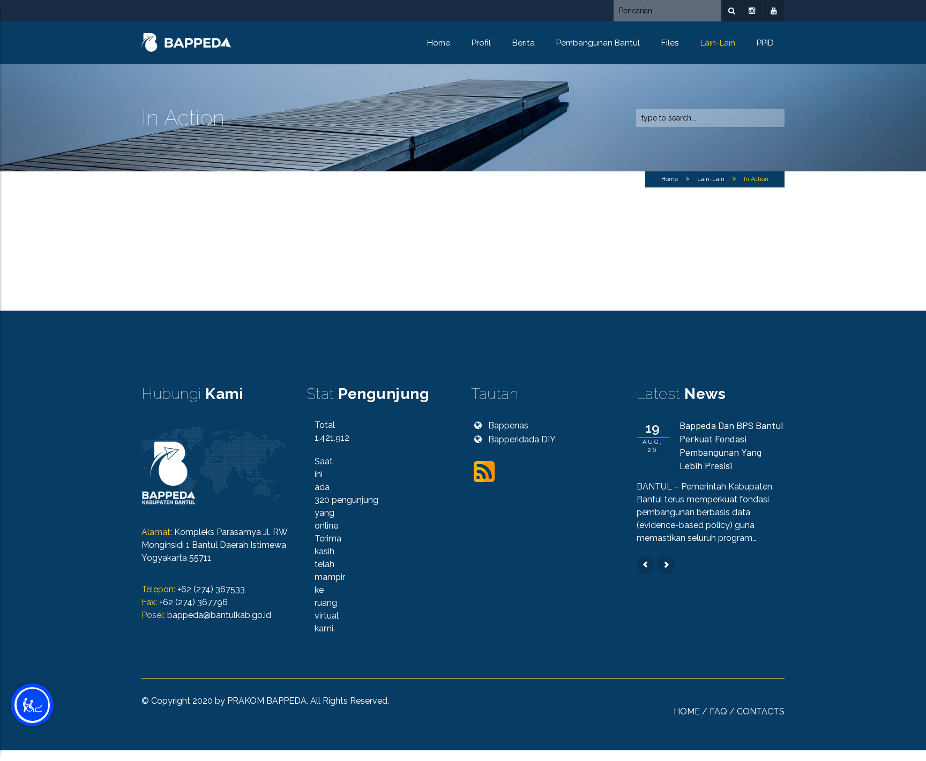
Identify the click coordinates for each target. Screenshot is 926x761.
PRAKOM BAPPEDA (267, 701)
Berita (523, 43)
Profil (481, 43)
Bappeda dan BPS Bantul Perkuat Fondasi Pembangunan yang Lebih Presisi (731, 445)
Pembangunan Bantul (598, 43)
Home (438, 43)
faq (718, 711)
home (687, 711)
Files (670, 43)
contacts (761, 711)
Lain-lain (717, 43)
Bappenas (508, 425)
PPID (765, 43)
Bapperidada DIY (522, 439)
